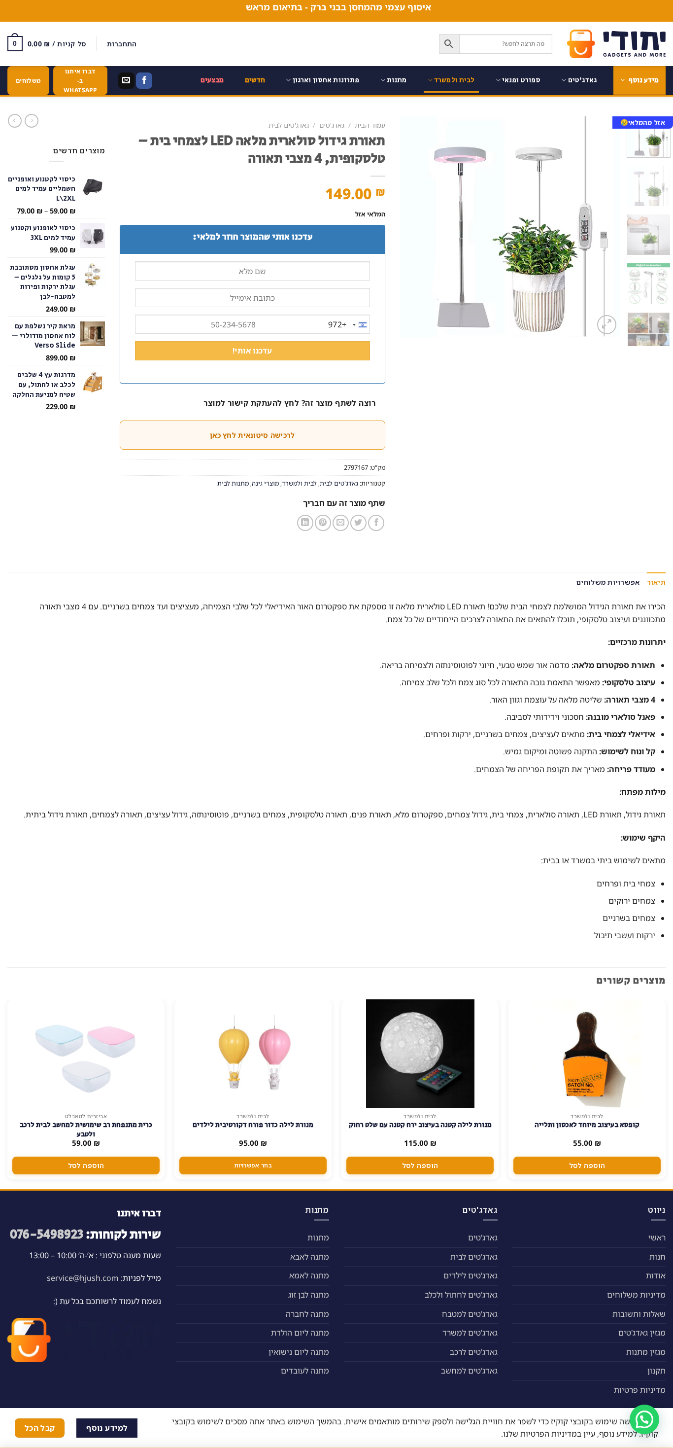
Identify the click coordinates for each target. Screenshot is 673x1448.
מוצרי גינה (265, 483)
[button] (644, 1419)
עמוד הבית (370, 125)
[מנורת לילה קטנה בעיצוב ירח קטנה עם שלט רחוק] (420, 1053)
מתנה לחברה (307, 1313)
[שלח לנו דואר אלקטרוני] (126, 80)
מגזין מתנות (646, 1351)
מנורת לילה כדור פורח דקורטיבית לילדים (253, 1125)
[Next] (409, 226)
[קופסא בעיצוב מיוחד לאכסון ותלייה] (587, 1053)
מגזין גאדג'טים (642, 1332)
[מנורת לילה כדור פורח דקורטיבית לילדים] (253, 1053)
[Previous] (603, 226)
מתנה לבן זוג (308, 1294)
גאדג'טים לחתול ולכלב (461, 1294)
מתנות (397, 80)
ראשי (657, 1237)
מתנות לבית (233, 483)
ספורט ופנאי (521, 80)
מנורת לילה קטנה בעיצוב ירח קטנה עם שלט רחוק (420, 1125)
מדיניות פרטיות (640, 1389)
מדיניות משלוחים (636, 1294)
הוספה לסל (587, 1165)
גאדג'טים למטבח (470, 1313)
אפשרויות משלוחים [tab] (607, 582)
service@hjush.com (83, 1277)
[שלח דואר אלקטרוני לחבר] (341, 523)
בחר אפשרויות (253, 1165)
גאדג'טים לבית (289, 125)
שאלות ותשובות (639, 1313)
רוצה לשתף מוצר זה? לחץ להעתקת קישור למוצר (289, 402)
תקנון (656, 1370)
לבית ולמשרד (454, 80)
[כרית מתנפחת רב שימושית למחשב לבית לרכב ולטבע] (86, 1053)
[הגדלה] (606, 324)
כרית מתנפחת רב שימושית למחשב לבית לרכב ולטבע (86, 1129)
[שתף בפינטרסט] (323, 523)
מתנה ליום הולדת (300, 1332)
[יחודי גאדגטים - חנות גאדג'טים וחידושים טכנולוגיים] (616, 44)
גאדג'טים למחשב (469, 1370)
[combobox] (349, 325)
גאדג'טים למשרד (470, 1332)
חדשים (255, 80)
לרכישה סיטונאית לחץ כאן (252, 435)
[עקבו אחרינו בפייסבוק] (144, 80)
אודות (656, 1275)
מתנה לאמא (309, 1275)
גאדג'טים (582, 80)
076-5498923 (46, 1235)
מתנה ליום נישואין (299, 1351)
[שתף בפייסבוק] (376, 523)
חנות (657, 1256)
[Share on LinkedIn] (305, 523)
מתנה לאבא (309, 1256)
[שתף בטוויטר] (358, 523)
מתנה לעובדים (305, 1370)
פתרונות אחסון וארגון (326, 80)
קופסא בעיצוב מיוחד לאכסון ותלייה (587, 1125)
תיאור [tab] (656, 582)
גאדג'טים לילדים (470, 1275)
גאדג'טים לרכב (474, 1351)
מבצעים (212, 80)
